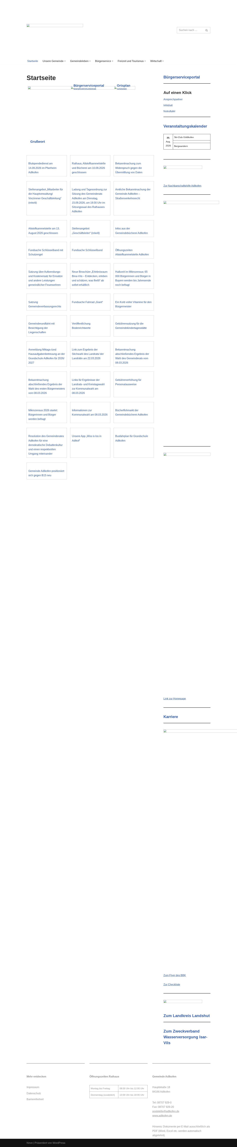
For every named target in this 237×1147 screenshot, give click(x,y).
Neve (30, 1143)
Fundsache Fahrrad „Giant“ (87, 302)
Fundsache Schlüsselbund (87, 250)
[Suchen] (206, 30)
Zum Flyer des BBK (174, 975)
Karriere (170, 717)
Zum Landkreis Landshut (186, 1015)
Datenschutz (34, 1093)
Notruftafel (169, 111)
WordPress (59, 1143)
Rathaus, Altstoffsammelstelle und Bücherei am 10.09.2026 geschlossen (89, 168)
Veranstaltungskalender (185, 126)
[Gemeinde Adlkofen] (55, 30)
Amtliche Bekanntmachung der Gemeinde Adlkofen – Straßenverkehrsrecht (132, 194)
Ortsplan (123, 85)
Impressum (33, 1087)
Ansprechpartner (173, 99)
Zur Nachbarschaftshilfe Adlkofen (182, 185)
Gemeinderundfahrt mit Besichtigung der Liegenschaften (41, 328)
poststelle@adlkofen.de (165, 1111)
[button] (65, 61)
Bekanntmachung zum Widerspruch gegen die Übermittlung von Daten (128, 168)
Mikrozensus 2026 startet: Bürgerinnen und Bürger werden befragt (43, 414)
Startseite (32, 61)
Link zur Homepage (174, 698)
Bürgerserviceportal (89, 85)
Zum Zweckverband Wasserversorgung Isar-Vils (185, 1037)
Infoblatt (168, 105)
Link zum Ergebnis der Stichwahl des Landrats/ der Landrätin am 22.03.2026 (88, 354)
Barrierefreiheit (35, 1099)
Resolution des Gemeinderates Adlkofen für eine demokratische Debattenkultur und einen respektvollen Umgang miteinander (46, 445)
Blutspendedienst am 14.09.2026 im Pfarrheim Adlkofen (42, 168)
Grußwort (37, 141)
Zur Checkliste (171, 984)
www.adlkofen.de (162, 1115)
